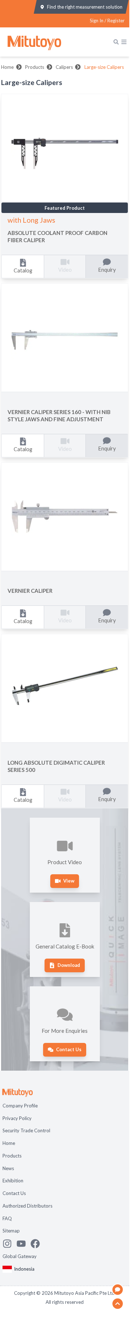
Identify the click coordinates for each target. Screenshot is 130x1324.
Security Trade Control (26, 1130)
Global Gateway (20, 1256)
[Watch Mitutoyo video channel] (24, 1243)
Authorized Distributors (27, 1206)
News (8, 1168)
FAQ (7, 1218)
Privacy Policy (17, 1118)
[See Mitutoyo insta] (10, 1243)
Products (34, 67)
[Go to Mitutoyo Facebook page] (38, 1243)
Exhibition (13, 1180)
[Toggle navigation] (124, 42)
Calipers (64, 67)
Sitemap (11, 1231)
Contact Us (14, 1193)
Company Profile (20, 1105)
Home (7, 67)
